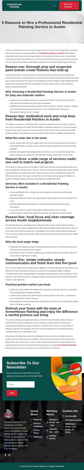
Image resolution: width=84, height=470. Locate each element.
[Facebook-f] (5, 455)
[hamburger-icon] (54, 5)
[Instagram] (9, 455)
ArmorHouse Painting (66, 345)
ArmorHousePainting (14, 5)
